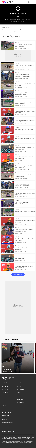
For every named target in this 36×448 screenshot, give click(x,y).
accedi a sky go (7, 431)
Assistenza (8, 439)
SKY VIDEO (5, 392)
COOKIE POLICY (6, 412)
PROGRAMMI (20, 402)
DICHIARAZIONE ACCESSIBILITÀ (6, 418)
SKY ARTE (4, 396)
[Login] (29, 2)
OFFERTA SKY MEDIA (8, 422)
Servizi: (19, 383)
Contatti (14, 439)
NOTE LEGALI (5, 415)
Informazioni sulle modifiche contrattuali (16, 438)
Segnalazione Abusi (6, 444)
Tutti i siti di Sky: (6, 383)
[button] (6, 36)
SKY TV (19, 386)
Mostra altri (18, 274)
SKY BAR (19, 396)
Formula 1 (9, 27)
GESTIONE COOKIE (7, 409)
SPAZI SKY (20, 399)
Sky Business (21, 389)
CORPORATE (5, 426)
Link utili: (4, 405)
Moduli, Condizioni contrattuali (23, 437)
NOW (18, 392)
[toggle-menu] (33, 2)
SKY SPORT (5, 386)
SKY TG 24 (5, 389)
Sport (3, 27)
